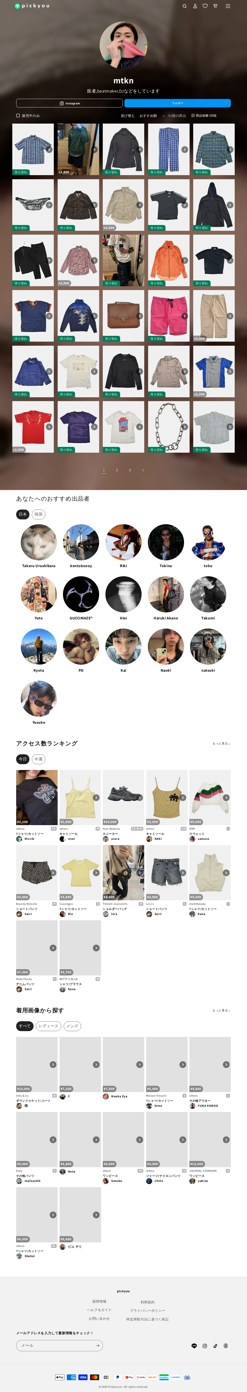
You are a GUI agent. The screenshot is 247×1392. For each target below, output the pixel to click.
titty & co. (22, 1095)
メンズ (72, 1025)
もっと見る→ (222, 743)
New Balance (111, 828)
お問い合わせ (99, 1318)
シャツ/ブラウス (71, 984)
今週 (38, 759)
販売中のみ (31, 115)
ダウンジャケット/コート (33, 1100)
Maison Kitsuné (156, 1095)
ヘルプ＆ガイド (99, 1310)
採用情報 (99, 1301)
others (20, 828)
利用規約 (148, 1302)
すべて (25, 1025)
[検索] (184, 6)
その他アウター (200, 1100)
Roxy (19, 1171)
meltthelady (197, 904)
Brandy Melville (26, 904)
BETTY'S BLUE (69, 979)
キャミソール (69, 833)
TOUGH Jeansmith (115, 904)
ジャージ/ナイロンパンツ (163, 1176)
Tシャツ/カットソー (29, 833)
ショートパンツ (26, 909)
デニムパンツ (25, 984)
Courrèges (66, 904)
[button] (228, 6)
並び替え (128, 115)
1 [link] (104, 469)
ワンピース (110, 1176)
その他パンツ (25, 1176)
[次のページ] (143, 470)
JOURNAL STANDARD (203, 1171)
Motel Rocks (24, 979)
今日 (23, 759)
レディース (49, 1025)
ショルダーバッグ (115, 909)
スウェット (197, 833)
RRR (192, 828)
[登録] (97, 1345)
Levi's (150, 904)
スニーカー (110, 833)
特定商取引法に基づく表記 (147, 1319)
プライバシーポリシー (147, 1310)
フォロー (177, 103)
